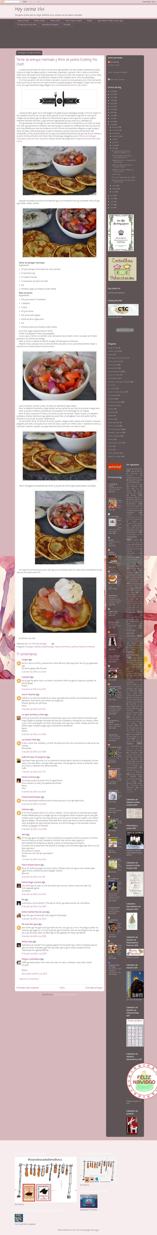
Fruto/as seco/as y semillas (134, 633)
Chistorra (137, 535)
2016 (112, 122)
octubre (115, 133)
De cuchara (112, 389)
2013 (112, 199)
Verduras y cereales (114, 456)
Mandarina (130, 689)
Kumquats (129, 671)
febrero (115, 189)
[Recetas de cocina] (115, 470)
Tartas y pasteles (113, 453)
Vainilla (133, 781)
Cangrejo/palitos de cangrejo (134, 517)
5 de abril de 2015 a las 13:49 (34, 734)
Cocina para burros (115, 687)
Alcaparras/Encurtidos (133, 478)
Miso (138, 704)
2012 (112, 202)
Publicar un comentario (29, 979)
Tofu (141, 775)
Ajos (141, 471)
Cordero (137, 603)
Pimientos (90, 646)
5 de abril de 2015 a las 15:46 (34, 752)
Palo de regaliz (130, 722)
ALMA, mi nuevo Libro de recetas (114, 659)
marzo (114, 186)
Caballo (137, 506)
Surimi (138, 770)
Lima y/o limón (132, 680)
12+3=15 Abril (116, 174)
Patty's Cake (27, 941)
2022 (112, 104)
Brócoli (140, 500)
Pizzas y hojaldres (114, 436)
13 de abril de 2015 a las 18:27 (34, 953)
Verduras (129, 783)
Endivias (128, 610)
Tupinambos (138, 779)
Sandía (138, 761)
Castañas (129, 524)
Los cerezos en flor (115, 747)
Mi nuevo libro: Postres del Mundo (115, 625)
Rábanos (131, 757)
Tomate (133, 776)
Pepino (138, 728)
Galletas (110, 409)
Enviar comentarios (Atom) (65, 994)
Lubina (138, 684)
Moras (128, 706)
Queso (129, 743)
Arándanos (134, 487)
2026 (112, 91)
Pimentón (139, 732)
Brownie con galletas (115, 810)
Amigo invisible (113, 348)
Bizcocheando (113, 596)
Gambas (139, 641)
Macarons (111, 419)
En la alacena (112, 395)
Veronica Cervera (29, 777)
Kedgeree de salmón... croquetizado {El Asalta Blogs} (124, 161)
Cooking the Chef (64, 75)
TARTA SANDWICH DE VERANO (119, 560)
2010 (112, 208)
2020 (112, 109)
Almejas (137, 480)
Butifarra (137, 502)
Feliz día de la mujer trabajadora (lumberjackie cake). (115, 971)
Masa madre (131, 693)
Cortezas (128, 606)
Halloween (111, 412)
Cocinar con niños (113, 375)
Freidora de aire (113, 406)
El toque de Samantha (83, 138)
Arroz (140, 484)
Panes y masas (113, 426)
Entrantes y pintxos (69, 646)
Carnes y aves (112, 365)
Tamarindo (129, 772)
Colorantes (130, 557)
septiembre (116, 136)
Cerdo (128, 530)
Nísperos (130, 719)
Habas (134, 650)
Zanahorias (130, 788)
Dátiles (138, 608)
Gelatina (134, 643)
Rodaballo (129, 755)
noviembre (116, 130)
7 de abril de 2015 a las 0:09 (34, 859)
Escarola (137, 610)
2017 (112, 119)
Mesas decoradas (114, 423)
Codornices (129, 551)
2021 (112, 106)
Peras (128, 730)
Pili (23, 899)
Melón (131, 698)
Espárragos (130, 617)
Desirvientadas (113, 574)
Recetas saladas (39, 21)
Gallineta (130, 641)
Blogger (96, 1230)
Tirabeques (133, 775)
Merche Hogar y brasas (31, 882)
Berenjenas (130, 497)
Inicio (62, 987)
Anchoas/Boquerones (133, 482)
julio (113, 139)
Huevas (128, 665)
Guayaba (131, 648)
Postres (110, 439)
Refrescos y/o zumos (134, 750)
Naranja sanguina (132, 713)
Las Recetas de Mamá (114, 722)
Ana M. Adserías (28, 694)
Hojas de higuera (135, 663)
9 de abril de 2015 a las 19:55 (34, 936)
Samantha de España (78, 85)
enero (114, 192)
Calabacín (136, 510)
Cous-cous (137, 606)
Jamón (128, 667)
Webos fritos (113, 612)
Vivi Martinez (114, 62)
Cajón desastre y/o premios (117, 358)
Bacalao (139, 493)
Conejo (135, 601)
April (87, 75)
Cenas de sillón (113, 368)
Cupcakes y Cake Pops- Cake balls (119, 382)
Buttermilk (130, 504)
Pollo (128, 739)
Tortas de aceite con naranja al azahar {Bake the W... (122, 157)
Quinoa (128, 746)
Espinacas (129, 615)
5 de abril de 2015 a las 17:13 (33, 772)
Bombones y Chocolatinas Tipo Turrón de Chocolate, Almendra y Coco (115, 600)
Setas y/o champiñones (134, 766)
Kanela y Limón (114, 668)
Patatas (82, 646)
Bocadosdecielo (113, 838)
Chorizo (135, 540)
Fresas (129, 628)
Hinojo (131, 660)
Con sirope (130, 592)
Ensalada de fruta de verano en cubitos (115, 489)
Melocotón (139, 695)
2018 (112, 116)
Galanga (140, 639)
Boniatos (131, 500)
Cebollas (37, 646)
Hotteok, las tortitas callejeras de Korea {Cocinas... (123, 171)
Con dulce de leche (134, 577)
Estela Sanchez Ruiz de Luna (34, 912)
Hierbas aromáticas (132, 653)
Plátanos (131, 737)
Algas (130, 480)
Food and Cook (113, 735)
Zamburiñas (134, 785)
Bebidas (89, 21)
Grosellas (139, 645)
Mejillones (129, 695)
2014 (112, 196)
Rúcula (140, 757)
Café (127, 510)
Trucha (128, 779)
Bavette (111, 540)
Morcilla (137, 706)
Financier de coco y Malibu (114, 543)
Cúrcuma (129, 608)
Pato (140, 726)
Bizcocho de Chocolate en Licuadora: (119, 642)
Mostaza (129, 708)
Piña (140, 735)
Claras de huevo (132, 547)
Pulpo (137, 741)
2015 (112, 125)
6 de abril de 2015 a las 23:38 (34, 829)
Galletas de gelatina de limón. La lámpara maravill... (122, 166)
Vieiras (139, 783)
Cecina (137, 528)
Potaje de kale (119, 822)
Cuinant (111, 943)
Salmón (128, 761)
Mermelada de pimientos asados (114, 911)
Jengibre (138, 667)
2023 (112, 100)
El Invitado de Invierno (113, 485)
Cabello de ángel (130, 508)
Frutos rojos (130, 639)
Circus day (112, 498)
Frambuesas (131, 625)
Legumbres (133, 675)
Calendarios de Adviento (50, 25)
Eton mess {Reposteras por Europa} (123, 177)
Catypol (25, 659)
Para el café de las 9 (115, 429)
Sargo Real (138, 764)
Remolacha (134, 753)
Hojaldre (139, 660)
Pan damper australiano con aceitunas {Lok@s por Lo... (121, 152)
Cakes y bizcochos (114, 361)
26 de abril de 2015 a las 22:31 (34, 974)
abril (24, 834)
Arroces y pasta (113, 351)
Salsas (110, 446)
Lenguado (128, 678)
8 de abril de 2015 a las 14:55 (34, 894)
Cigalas (137, 542)
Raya (139, 746)
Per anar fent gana (30, 924)
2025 (112, 94)
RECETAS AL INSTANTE (113, 635)
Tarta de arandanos (119, 795)
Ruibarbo (139, 755)
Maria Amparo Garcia (31, 865)
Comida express (113, 378)
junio (114, 142)
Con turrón (129, 597)
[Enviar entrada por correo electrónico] (52, 643)
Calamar (129, 515)
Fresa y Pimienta (114, 656)
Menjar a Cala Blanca (31, 959)
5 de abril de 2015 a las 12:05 (34, 672)
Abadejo (128, 469)
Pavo (130, 728)
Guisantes (139, 648)
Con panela (137, 590)
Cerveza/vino (131, 532)
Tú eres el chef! (114, 622)
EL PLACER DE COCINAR (114, 880)
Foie (141, 619)
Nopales (140, 717)
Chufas (128, 542)
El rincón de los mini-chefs (27, 25)
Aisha (93, 75)
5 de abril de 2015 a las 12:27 (34, 689)
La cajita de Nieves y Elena (33, 714)
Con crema (138, 575)
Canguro (130, 519)
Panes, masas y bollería (73, 21)
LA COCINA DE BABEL (113, 921)
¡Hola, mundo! (113, 613)
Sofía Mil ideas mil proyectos (34, 757)
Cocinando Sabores (115, 706)
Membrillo (139, 698)
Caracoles (134, 521)
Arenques (29, 646)
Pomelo (138, 739)
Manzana (133, 691)
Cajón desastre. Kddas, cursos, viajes (110, 21)
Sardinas (129, 764)
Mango (140, 689)
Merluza (131, 700)
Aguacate (133, 471)
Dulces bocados (114, 790)
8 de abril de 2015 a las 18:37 (34, 906)
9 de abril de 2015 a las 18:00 (34, 919)
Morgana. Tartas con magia (114, 966)
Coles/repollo (130, 553)
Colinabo (128, 556)
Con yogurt (130, 599)
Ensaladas (111, 399)
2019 (112, 113)
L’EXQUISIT (112, 809)
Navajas (133, 717)
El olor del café (113, 819)
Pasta (134, 724)
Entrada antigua (94, 987)
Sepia (127, 766)
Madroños (129, 687)
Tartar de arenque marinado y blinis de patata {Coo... (123, 181)
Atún (128, 489)
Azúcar (128, 491)
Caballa (128, 506)
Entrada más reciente (28, 987)
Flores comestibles (134, 618)
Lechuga (139, 674)
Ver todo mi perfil (114, 65)
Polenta (139, 737)
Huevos (135, 664)
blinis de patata (41, 138)
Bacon (133, 495)
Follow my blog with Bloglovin (118, 72)
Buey (130, 502)
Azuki (137, 489)
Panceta (139, 722)
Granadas (129, 645)
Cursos (110, 385)
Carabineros (138, 519)
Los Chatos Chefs (29, 739)
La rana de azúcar (115, 859)
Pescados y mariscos (115, 433)
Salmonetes (134, 759)
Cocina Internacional (114, 372)
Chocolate (131, 537)
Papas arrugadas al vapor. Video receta (115, 725)
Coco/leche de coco (132, 549)
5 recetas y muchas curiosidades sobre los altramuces (115, 710)
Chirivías (129, 535)
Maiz (137, 687)
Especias (131, 612)
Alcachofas (129, 476)
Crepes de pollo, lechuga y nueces (119, 865)
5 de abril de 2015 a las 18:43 (34, 792)
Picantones (129, 732)
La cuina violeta (114, 517)
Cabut (139, 508)
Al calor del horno (114, 908)
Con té (138, 597)
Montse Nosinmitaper (31, 797)
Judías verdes (135, 669)
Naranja (129, 710)
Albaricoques (134, 474)
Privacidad (66, 25)
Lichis (137, 678)
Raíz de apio (132, 748)
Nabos (138, 709)
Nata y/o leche (134, 715)
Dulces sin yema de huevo (116, 392)
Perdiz (137, 730)
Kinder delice (119, 671)
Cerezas (136, 530)
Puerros (128, 741)
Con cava (134, 569)
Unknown (26, 677)
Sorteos (110, 450)
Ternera (139, 772)
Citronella (137, 545)
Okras (138, 719)
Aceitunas (138, 469)
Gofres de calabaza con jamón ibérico (119, 693)
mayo (114, 145)
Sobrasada (129, 770)
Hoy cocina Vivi (29, 9)
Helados (110, 416)
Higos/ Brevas (137, 658)
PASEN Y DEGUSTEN (112, 553)
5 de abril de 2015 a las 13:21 (33, 709)
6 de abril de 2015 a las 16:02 (34, 804)
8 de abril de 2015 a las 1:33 (33, 877)
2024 (112, 97)
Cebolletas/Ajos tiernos (51, 646)
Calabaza (130, 512)
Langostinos (130, 674)
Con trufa (137, 595)
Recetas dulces (55, 21)
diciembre (115, 127)
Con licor (138, 581)
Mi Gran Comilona (114, 769)
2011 (112, 205)
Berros (140, 498)
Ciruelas (128, 545)
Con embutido (131, 580)
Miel (131, 704)
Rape (133, 746)
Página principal (23, 21)
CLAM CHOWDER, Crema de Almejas (114, 738)
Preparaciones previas (115, 443)
